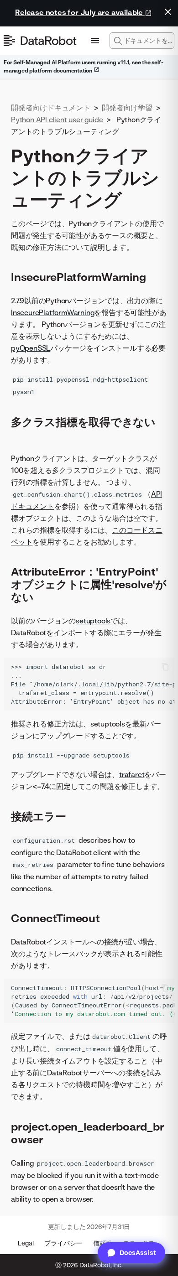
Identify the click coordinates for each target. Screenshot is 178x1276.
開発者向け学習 (127, 107)
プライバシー (63, 1243)
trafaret (131, 774)
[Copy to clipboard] (165, 666)
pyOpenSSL (30, 348)
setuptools (93, 620)
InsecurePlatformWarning (52, 312)
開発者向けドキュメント (50, 107)
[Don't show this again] (167, 11)
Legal (25, 1243)
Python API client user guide (57, 119)
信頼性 (102, 1243)
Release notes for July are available (80, 12)
